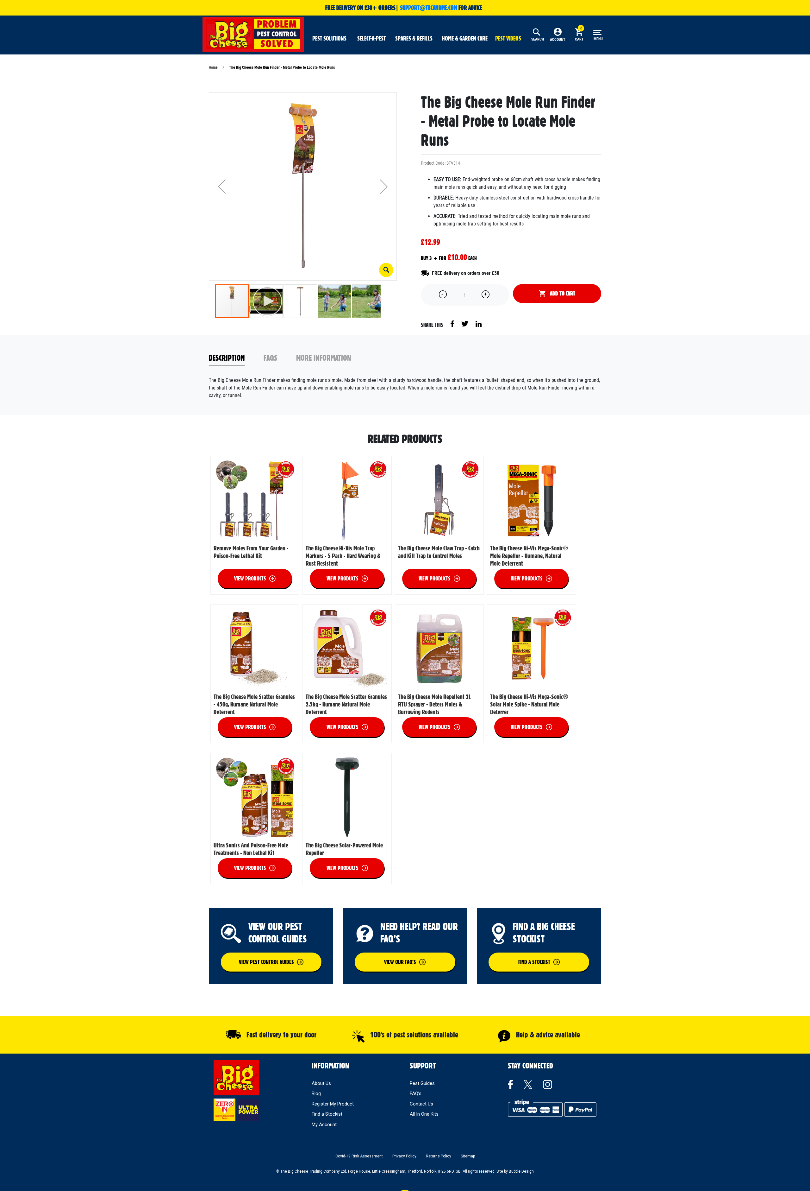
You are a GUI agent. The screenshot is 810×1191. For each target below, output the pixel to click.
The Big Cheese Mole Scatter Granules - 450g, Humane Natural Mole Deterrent (254, 704)
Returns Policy (438, 1156)
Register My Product (333, 1104)
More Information (323, 358)
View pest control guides (266, 962)
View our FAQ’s (400, 962)
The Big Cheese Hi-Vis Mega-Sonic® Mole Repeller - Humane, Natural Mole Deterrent (529, 555)
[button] (386, 270)
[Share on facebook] (453, 323)
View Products (250, 578)
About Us (321, 1083)
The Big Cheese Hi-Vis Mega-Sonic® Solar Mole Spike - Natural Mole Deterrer (529, 704)
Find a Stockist (327, 1114)
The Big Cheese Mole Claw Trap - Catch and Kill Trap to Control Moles (439, 552)
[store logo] (253, 34)
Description (227, 358)
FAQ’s (415, 1093)
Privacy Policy (404, 1156)
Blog (316, 1093)
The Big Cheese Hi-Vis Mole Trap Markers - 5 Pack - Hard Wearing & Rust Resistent (343, 555)
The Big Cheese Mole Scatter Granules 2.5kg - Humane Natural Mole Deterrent (346, 704)
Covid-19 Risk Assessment (359, 1156)
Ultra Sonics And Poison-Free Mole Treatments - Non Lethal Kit (251, 849)
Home (213, 67)
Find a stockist (534, 962)
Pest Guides (422, 1083)
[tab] (236, 358)
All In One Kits (424, 1114)
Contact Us (421, 1104)
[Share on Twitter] (465, 323)
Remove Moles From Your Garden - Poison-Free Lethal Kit (251, 552)
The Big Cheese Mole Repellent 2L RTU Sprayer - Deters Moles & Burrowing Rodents (434, 704)
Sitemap (468, 1156)
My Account (324, 1124)
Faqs (270, 358)
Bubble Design (521, 1171)
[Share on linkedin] (479, 323)
